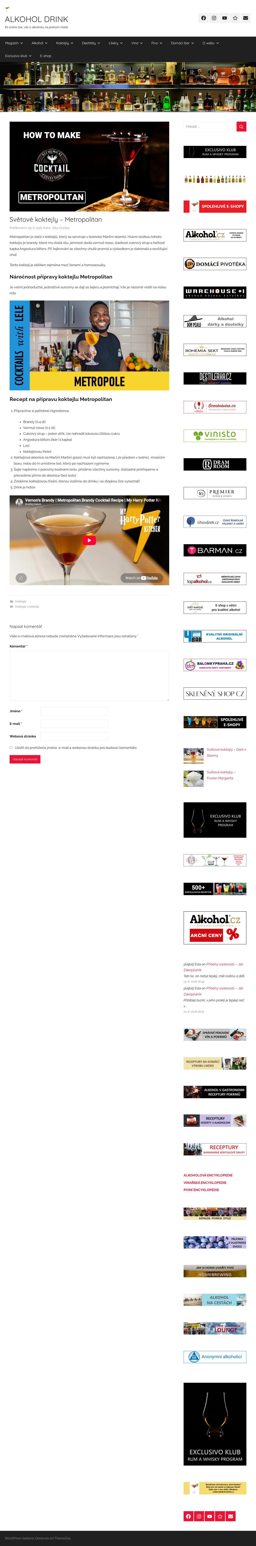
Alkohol (37, 43)
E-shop (45, 56)
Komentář (19, 646)
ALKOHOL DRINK (36, 19)
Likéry (113, 43)
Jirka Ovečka (60, 228)
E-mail (16, 724)
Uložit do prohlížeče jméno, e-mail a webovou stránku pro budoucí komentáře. (76, 748)
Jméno (16, 711)
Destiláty (89, 43)
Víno (134, 43)
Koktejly (62, 43)
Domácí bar (180, 43)
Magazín (12, 43)
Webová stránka (23, 736)
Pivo (154, 43)
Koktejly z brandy (27, 606)
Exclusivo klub (16, 56)
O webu (209, 43)
